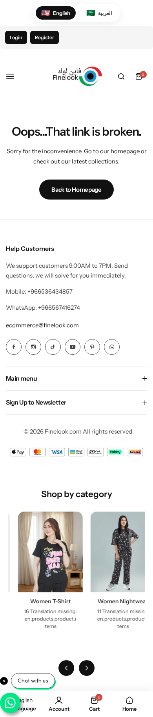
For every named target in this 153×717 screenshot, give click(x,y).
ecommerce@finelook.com (42, 325)
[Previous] (66, 668)
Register (44, 37)
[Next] (87, 668)
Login (16, 37)
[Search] (121, 76)
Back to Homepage (76, 189)
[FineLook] (76, 76)
